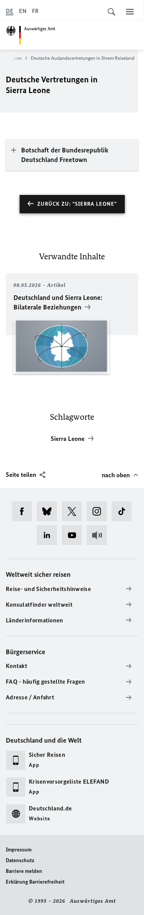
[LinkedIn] (49, 535)
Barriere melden (24, 871)
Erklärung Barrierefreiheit (35, 882)
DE (9, 11)
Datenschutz (20, 860)
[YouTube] (74, 535)
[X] (74, 511)
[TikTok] (124, 511)
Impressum (18, 849)
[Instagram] (99, 511)
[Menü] (129, 11)
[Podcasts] (99, 535)
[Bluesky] (49, 511)
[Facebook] (24, 511)
